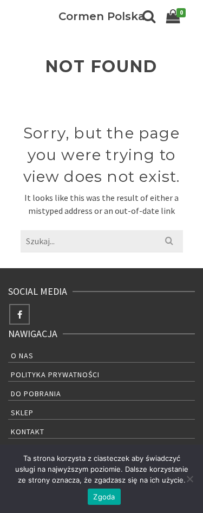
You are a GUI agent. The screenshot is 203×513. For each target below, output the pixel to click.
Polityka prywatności (55, 374)
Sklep (22, 412)
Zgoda (104, 496)
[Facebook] (19, 314)
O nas (22, 355)
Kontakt (27, 431)
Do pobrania (36, 393)
